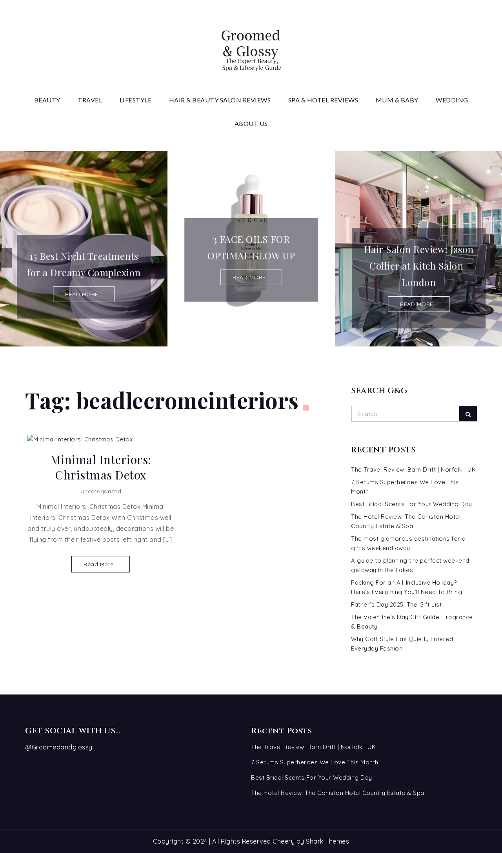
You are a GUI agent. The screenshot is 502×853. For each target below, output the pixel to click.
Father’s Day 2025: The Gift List (396, 604)
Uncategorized (101, 491)
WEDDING (452, 100)
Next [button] (496, 258)
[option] (83, 248)
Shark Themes (327, 841)
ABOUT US (251, 123)
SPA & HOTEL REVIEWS (323, 100)
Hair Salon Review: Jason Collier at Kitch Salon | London (419, 265)
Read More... (101, 564)
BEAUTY (47, 100)
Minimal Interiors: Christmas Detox (100, 467)
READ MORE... (83, 294)
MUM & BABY (397, 100)
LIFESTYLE (136, 100)
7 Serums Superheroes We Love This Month (314, 762)
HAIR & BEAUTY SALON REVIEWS (220, 100)
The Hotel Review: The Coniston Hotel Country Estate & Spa (337, 792)
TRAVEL (90, 100)
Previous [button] (6, 258)
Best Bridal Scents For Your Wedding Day (411, 504)
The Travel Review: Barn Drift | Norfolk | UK (413, 469)
